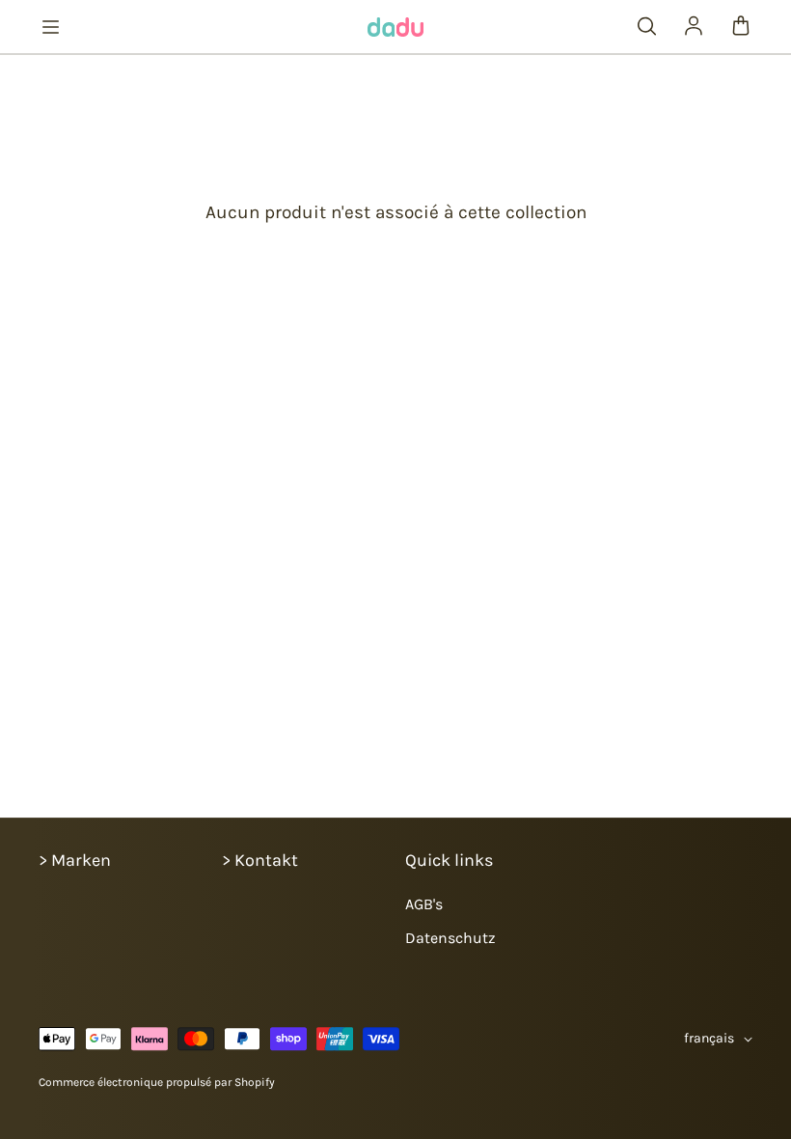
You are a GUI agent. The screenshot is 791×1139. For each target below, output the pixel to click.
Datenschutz (450, 938)
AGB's (424, 904)
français (709, 1038)
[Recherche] (646, 27)
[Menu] (50, 27)
